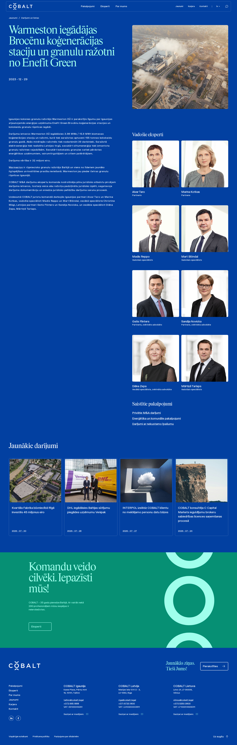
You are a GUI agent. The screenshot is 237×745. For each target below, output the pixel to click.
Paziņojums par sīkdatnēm (66, 736)
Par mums (121, 6)
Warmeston (16, 167)
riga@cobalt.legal (127, 700)
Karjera (191, 6)
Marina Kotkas (190, 192)
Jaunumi (179, 6)
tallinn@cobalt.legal (74, 700)
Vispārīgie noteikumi (18, 736)
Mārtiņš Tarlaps (191, 386)
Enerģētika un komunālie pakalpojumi (156, 418)
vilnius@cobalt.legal (183, 700)
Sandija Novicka (191, 321)
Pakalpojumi (87, 6)
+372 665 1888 (71, 703)
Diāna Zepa (139, 386)
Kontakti (204, 6)
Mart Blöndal (189, 256)
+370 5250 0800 (182, 703)
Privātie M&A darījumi (146, 413)
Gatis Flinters (140, 321)
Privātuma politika (41, 736)
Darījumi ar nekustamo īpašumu (153, 424)
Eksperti (105, 6)
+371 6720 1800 (127, 703)
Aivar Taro (138, 192)
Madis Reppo (141, 256)
